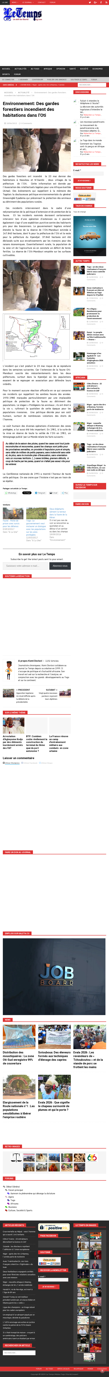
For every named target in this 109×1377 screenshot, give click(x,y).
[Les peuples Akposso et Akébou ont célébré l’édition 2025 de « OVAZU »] (41, 1157)
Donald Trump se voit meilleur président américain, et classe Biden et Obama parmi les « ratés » (19, 1299)
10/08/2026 (93, 342)
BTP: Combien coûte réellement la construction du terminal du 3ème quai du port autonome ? (36, 743)
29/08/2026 (93, 433)
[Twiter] (89, 2)
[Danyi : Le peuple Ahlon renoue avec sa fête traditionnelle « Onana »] (79, 335)
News (14, 2)
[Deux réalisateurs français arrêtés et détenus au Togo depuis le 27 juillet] (79, 291)
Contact (42, 2)
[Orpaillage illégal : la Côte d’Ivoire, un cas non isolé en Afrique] (79, 468)
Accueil (6, 68)
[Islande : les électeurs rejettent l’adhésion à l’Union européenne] (83, 1246)
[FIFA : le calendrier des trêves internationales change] (95, 1311)
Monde (90, 1369)
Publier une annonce (56, 79)
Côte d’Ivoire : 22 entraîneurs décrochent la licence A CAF (94, 387)
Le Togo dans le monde (91, 140)
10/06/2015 (12, 123)
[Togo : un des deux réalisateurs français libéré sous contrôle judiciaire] (79, 270)
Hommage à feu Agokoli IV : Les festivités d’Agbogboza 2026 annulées (95, 358)
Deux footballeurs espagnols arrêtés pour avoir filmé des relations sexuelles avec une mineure (19, 1274)
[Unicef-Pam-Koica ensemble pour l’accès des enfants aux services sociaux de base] (54, 1157)
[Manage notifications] (102, 1371)
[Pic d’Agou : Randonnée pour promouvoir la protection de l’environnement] (79, 312)
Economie (98, 68)
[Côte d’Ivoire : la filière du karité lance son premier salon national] (83, 1348)
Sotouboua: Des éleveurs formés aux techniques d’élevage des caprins (54, 1056)
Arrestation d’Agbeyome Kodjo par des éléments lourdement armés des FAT (13, 742)
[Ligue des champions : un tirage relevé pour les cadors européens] (95, 1273)
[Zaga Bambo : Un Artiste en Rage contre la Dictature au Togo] (54, 1167)
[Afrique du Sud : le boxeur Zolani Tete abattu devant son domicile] (95, 1329)
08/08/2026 (93, 366)
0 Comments (26, 123)
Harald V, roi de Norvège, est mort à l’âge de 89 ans (18, 1291)
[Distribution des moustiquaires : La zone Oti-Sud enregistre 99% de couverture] (19, 1037)
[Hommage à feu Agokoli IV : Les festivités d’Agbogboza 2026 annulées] (79, 356)
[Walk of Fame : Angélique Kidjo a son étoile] (95, 1348)
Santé (73, 68)
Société (84, 68)
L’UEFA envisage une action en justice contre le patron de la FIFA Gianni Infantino (19, 1325)
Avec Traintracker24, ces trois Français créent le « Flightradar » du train (18, 1264)
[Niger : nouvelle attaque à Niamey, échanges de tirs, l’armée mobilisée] (79, 426)
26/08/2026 (93, 277)
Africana (80, 377)
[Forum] (106, 2)
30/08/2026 (93, 394)
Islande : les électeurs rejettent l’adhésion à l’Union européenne (16, 1248)
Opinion (60, 68)
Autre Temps (83, 261)
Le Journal (27, 2)
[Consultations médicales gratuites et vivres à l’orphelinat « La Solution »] (29, 1157)
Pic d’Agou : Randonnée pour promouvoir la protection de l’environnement (94, 314)
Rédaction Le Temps (92, 114)
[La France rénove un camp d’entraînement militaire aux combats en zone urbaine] (60, 725)
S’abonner (23, 79)
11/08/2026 (93, 321)
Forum (52, 2)
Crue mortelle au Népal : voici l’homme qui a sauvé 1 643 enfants (19, 1233)
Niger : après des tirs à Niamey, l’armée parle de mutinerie (96, 406)
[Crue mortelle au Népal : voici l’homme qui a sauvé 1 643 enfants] (83, 1236)
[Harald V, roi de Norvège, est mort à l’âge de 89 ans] (95, 1264)
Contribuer (37, 79)
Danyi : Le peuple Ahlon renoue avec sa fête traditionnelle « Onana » (96, 336)
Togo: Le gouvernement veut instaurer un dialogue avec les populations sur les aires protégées (36, 527)
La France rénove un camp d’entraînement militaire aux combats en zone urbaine (58, 743)
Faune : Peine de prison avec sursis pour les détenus (11, 523)
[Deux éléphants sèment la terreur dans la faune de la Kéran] (61, 524)
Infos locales (63, 1369)
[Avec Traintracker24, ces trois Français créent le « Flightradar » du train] (83, 1255)
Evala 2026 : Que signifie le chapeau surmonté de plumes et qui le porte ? (54, 1106)
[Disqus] (37, 805)
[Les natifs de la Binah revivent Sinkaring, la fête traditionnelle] (67, 1167)
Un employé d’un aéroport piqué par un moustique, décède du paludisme (19, 1316)
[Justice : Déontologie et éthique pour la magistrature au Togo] (16, 1157)
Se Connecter (8, 79)
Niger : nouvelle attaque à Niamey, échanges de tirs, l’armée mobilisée (95, 426)
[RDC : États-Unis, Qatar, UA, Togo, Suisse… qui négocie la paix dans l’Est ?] (83, 1320)
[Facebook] (100, 2)
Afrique (48, 68)
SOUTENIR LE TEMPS (79, 79)
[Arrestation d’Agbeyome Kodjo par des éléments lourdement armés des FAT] (13, 725)
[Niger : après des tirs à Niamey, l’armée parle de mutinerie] (79, 407)
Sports (6, 74)
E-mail (77, 170)
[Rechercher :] (92, 84)
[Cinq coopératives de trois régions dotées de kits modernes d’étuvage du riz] (41, 1167)
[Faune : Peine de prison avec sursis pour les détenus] (13, 513)
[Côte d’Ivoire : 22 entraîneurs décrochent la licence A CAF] (79, 387)
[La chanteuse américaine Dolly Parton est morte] (95, 1301)
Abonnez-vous (60, 566)
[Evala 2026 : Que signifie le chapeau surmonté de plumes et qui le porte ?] (54, 1087)
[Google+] (95, 2)
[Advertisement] (54, 45)
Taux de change (79, 212)
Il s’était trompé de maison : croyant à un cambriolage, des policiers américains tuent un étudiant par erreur (19, 1335)
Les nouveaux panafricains (92, 121)
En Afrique (78, 1369)
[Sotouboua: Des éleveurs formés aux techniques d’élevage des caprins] (54, 1037)
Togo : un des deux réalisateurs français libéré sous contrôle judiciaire (96, 270)
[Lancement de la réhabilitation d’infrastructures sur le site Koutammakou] (29, 1167)
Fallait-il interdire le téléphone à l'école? (89, 102)
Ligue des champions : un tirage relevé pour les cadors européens (19, 1309)
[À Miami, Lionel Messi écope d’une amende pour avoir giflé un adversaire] (89, 1357)
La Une (5, 2)
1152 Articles (52, 660)
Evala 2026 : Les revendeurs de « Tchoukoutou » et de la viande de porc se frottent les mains (88, 1060)
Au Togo (35, 68)
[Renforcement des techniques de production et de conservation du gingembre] (79, 1157)
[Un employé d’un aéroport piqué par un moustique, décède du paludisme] (83, 1283)
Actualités (20, 68)
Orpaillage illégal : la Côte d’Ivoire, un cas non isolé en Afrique (96, 467)
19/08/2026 (93, 298)
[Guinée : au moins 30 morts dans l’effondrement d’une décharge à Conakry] (95, 1320)
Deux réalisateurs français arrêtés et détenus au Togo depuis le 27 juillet (95, 291)
